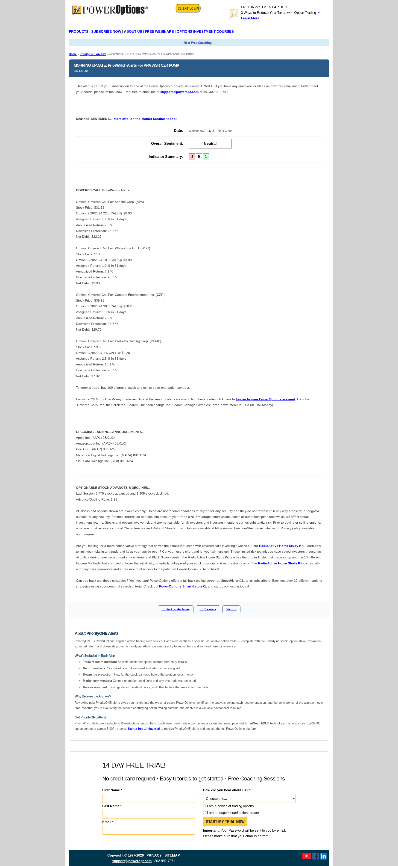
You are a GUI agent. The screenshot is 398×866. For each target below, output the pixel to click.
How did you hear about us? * (227, 790)
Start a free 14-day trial (144, 728)
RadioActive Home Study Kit (281, 546)
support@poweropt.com (179, 92)
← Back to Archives (176, 609)
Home (73, 54)
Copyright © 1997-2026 (125, 855)
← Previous (208, 609)
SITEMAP (172, 855)
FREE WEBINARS (159, 31)
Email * (108, 822)
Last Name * (112, 806)
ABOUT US (133, 31)
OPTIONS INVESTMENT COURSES (205, 31)
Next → (231, 609)
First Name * (112, 790)
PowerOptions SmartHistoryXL (183, 586)
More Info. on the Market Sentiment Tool (145, 119)
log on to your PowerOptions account (265, 399)
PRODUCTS (78, 31)
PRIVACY (154, 855)
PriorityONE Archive (93, 54)
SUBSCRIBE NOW (106, 31)
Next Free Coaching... (199, 42)
